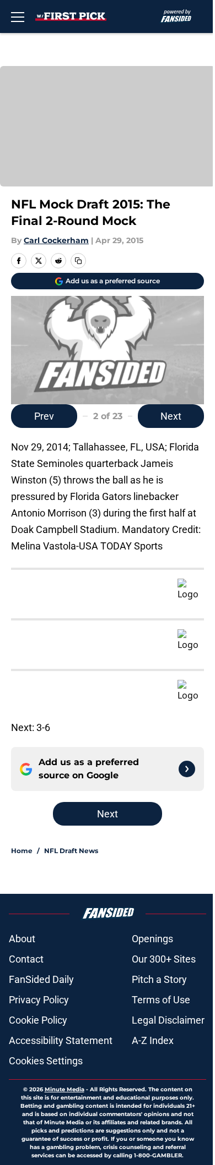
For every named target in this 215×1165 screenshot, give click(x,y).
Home (22, 851)
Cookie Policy (38, 1020)
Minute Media (64, 1089)
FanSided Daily (41, 979)
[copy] (78, 260)
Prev (44, 416)
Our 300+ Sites (164, 959)
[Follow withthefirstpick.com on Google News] (187, 769)
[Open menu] (17, 16)
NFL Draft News (71, 851)
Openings (152, 938)
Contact (26, 959)
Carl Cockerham (56, 240)
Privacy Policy (39, 999)
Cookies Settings (46, 1061)
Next (170, 416)
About (22, 938)
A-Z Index (153, 1040)
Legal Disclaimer (168, 1020)
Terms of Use (161, 999)
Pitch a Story (159, 979)
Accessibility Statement (60, 1040)
